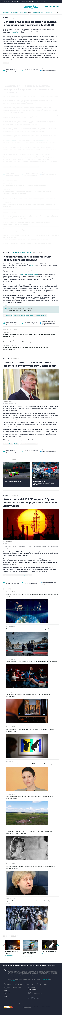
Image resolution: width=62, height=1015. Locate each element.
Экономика (20, 12)
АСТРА (5, 996)
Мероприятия (51, 965)
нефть (24, 575)
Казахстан (6, 575)
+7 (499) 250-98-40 (45, 979)
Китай (37, 167)
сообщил (33, 266)
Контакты (6, 965)
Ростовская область (41, 315)
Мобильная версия (6, 1)
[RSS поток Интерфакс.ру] (35, 998)
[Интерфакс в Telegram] (31, 998)
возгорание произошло (45, 140)
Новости (43, 12)
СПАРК (5, 990)
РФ (20, 575)
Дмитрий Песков (8, 443)
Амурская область (9, 167)
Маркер (5, 995)
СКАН (29, 990)
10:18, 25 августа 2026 (13, 495)
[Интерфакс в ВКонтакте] (33, 998)
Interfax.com (25, 1)
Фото (52, 12)
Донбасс (16, 443)
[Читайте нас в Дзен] (29, 998)
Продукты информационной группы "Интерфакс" (26, 984)
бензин (29, 575)
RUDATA (29, 992)
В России (10, 12)
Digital (38, 12)
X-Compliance (7, 992)
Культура (30, 12)
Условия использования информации (31, 1006)
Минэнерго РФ (14, 575)
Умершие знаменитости (49, 951)
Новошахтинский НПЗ (19, 315)
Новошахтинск (8, 315)
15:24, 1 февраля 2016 (14, 18)
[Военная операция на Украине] (12, 949)
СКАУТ (5, 993)
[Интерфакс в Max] (38, 998)
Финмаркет (42, 1)
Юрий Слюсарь (30, 315)
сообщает (15, 32)
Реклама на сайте (41, 965)
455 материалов (46, 953)
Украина (35, 443)
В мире (15, 12)
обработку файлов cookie (20, 977)
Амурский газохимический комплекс (24, 167)
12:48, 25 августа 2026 (15, 358)
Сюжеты (48, 12)
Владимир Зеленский (25, 443)
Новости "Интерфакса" (33, 989)
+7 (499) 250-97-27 (12, 980)
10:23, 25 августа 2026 (37, 252)
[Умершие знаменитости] (49, 949)
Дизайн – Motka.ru (46, 1006)
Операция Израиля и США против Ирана (29, 953)
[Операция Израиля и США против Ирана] (30, 950)
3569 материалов (27, 956)
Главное (5, 12)
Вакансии (32, 965)
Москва (35, 12)
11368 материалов (9, 955)
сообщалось (11, 140)
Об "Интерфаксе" (16, 1)
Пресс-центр (24, 965)
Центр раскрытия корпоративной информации (35, 994)
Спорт (25, 12)
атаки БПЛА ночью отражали (29, 274)
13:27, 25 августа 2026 (15, 82)
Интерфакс (31, 6)
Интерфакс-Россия (33, 1)
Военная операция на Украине (21, 252)
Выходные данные (27, 1007)
